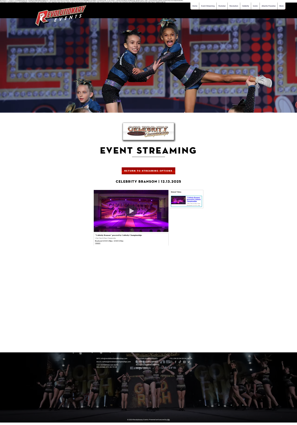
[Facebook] (175, 362)
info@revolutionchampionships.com (114, 358)
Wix (168, 420)
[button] (281, 6)
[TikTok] (180, 362)
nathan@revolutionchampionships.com (116, 362)
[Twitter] (188, 362)
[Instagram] (171, 362)
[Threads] (184, 362)
